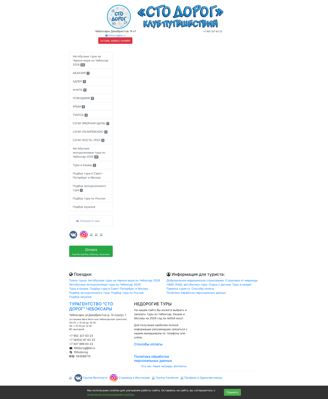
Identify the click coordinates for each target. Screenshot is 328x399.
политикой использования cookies (110, 394)
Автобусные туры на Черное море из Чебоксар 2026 (90, 60)
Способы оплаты (203, 288)
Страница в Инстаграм (134, 377)
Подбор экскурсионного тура (89, 188)
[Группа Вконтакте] (73, 234)
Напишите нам (89, 221)
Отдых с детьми (220, 284)
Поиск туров (78, 280)
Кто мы (146, 366)
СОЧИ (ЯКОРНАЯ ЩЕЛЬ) (90, 123)
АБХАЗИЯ (81, 73)
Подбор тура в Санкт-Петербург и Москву (88, 175)
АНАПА (79, 89)
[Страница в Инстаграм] (84, 234)
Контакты (180, 366)
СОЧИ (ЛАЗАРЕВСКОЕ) (90, 131)
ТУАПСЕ (80, 115)
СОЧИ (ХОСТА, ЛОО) (88, 140)
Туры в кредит (242, 284)
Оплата (91, 252)
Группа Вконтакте (94, 377)
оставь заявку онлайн (115, 40)
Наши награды (162, 366)
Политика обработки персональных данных (196, 292)
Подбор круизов (84, 206)
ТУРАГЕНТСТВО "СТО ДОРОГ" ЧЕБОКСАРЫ (91, 306)
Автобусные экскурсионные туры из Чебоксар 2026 (89, 152)
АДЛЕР (79, 81)
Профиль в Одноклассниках (202, 377)
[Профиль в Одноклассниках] (96, 234)
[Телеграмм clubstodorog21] (101, 234)
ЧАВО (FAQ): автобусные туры (187, 284)
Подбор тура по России (89, 198)
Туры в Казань (84, 165)
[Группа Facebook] (91, 234)
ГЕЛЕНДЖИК (83, 98)
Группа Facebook (167, 377)
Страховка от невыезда (241, 280)
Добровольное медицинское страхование (195, 280)
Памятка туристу (178, 288)
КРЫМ (78, 106)
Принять (232, 392)
